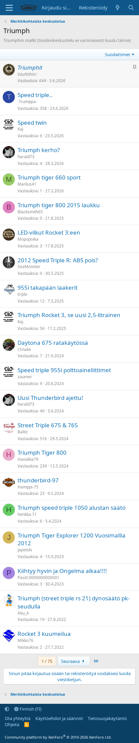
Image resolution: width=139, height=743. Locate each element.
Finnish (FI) (30, 709)
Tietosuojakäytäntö (107, 718)
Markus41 (27, 184)
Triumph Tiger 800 (42, 452)
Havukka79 (28, 459)
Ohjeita (12, 724)
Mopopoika (28, 239)
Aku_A (23, 613)
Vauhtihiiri (27, 74)
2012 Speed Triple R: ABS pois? (58, 260)
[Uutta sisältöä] (117, 7)
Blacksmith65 (30, 212)
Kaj (20, 129)
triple (22, 294)
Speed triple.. (35, 95)
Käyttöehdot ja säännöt (59, 718)
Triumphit (30, 67)
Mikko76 (25, 640)
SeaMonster (29, 266)
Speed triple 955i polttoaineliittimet (64, 370)
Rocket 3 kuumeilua (44, 634)
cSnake (24, 349)
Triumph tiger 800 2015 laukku (59, 205)
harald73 (26, 157)
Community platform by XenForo (58, 737)
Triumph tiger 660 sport (49, 177)
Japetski (25, 550)
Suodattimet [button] (117, 54)
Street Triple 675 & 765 (48, 425)
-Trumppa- (27, 101)
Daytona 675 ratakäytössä (53, 342)
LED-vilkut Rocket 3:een (49, 232)
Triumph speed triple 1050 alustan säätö (72, 507)
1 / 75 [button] (46, 661)
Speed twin (32, 122)
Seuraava (71, 661)
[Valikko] (9, 8)
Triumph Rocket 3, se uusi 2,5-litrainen (69, 315)
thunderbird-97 (38, 480)
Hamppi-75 (28, 487)
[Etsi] (131, 7)
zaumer (25, 377)
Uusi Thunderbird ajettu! (50, 398)
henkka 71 (27, 514)
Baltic (23, 432)
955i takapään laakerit (48, 287)
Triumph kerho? (39, 150)
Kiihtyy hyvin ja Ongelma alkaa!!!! (62, 571)
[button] (6, 709)
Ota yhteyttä (17, 718)
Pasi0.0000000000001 (38, 577)
